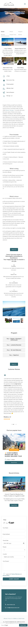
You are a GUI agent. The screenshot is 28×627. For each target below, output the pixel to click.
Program (20, 31)
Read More (14, 462)
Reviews (3, 34)
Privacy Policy (8, 618)
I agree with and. (12, 575)
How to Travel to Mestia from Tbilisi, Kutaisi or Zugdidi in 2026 (14, 495)
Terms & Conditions (18, 618)
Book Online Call (11, 604)
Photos (11, 31)
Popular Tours (13, 34)
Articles (20, 34)
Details (2, 31)
